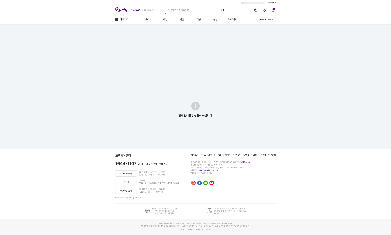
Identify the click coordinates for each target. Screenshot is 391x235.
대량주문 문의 (126, 190)
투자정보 (217, 155)
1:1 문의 (126, 182)
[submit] (222, 9)
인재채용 (226, 155)
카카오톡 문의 (126, 173)
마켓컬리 (136, 10)
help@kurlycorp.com (133, 197)
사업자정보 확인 (244, 162)
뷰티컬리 (149, 10)
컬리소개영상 (206, 155)
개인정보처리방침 (249, 155)
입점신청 (272, 155)
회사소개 (194, 155)
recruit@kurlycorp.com (208, 170)
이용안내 (262, 155)
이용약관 (236, 155)
